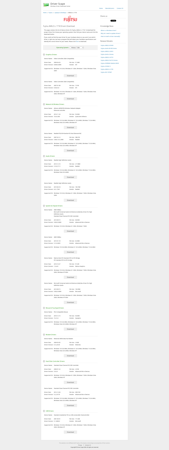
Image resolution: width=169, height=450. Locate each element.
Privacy (80, 445)
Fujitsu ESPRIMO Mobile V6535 (110, 63)
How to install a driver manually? (110, 36)
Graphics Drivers (51, 55)
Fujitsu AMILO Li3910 (107, 51)
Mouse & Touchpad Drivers (55, 308)
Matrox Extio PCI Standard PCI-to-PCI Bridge (67, 258)
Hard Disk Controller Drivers (55, 361)
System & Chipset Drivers (54, 206)
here (77, 41)
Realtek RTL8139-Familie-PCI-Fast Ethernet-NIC (67, 133)
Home (101, 8)
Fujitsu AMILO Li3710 (107, 57)
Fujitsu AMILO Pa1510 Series (109, 60)
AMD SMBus (57, 210)
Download (70, 76)
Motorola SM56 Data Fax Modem (63, 338)
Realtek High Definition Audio (62, 160)
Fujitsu (51, 12)
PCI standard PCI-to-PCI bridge (63, 260)
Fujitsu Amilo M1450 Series (109, 48)
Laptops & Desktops (60, 12)
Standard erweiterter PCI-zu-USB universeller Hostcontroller (71, 415)
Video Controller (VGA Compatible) (64, 58)
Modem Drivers (51, 335)
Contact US (120, 8)
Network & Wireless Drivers (55, 104)
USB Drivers (50, 411)
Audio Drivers (50, 156)
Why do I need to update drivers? (110, 33)
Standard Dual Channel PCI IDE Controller (66, 216)
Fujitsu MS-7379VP (106, 72)
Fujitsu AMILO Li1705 (107, 69)
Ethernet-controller (59, 110)
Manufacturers (109, 8)
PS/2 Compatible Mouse (61, 312)
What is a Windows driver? (108, 30)
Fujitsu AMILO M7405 (107, 45)
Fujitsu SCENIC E (106, 66)
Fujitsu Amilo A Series (107, 54)
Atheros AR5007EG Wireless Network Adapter (67, 108)
